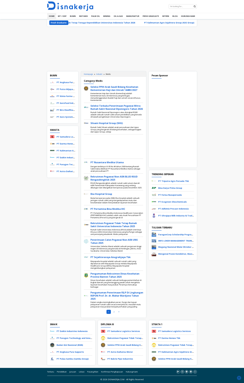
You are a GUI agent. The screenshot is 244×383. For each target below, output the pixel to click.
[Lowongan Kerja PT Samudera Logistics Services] (52, 136)
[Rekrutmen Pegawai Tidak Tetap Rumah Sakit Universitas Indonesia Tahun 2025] (86, 224)
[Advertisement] (122, 49)
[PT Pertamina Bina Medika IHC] (86, 208)
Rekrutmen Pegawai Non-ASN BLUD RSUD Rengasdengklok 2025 (114, 178)
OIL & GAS (118, 16)
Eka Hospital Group (101, 194)
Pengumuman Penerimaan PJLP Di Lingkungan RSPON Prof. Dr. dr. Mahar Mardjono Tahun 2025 (117, 295)
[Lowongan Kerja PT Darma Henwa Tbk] (52, 143)
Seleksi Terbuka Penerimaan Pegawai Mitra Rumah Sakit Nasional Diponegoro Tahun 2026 (117, 107)
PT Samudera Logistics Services (73, 136)
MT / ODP (62, 16)
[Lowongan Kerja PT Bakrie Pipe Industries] (103, 358)
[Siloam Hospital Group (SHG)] (86, 123)
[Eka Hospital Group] (86, 193)
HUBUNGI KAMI (188, 16)
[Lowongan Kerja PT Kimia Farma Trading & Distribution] (52, 96)
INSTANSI (83, 16)
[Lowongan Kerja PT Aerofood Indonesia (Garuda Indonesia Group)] (52, 103)
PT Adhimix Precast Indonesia (173, 208)
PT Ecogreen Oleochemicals (172, 201)
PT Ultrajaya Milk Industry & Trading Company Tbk (184, 215)
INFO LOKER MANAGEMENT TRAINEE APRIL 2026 (181, 240)
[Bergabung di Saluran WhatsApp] (195, 372)
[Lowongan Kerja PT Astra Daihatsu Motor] (52, 171)
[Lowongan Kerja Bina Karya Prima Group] (154, 187)
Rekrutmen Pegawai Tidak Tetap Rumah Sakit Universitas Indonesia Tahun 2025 (114, 225)
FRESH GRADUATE (151, 16)
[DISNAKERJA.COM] (72, 6)
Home (52, 16)
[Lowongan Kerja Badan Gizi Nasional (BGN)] (52, 345)
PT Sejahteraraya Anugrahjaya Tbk (111, 257)
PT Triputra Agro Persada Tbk (173, 181)
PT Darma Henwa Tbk (68, 143)
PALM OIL (95, 16)
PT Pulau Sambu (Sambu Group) (73, 358)
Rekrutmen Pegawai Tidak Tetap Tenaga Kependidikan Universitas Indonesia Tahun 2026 (76, 22)
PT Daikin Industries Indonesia (72, 157)
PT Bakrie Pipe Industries (120, 358)
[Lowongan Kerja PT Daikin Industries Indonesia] (52, 157)
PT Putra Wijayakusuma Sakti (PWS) (75, 89)
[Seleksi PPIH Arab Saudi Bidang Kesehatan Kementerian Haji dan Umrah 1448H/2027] (86, 88)
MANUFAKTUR (132, 16)
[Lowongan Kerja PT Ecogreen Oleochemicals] (154, 201)
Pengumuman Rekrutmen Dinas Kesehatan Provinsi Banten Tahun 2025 (115, 275)
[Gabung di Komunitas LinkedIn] (186, 372)
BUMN (73, 16)
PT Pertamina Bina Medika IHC (108, 208)
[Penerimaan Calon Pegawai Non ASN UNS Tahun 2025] (86, 241)
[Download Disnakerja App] (178, 372)
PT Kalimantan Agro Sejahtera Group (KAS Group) (156, 22)
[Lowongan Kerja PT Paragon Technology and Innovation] (52, 164)
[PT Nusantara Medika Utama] (86, 162)
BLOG (175, 16)
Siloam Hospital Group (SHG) (107, 123)
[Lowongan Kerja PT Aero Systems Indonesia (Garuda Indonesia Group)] (52, 116)
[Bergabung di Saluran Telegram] (191, 372)
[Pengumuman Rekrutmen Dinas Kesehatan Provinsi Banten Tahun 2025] (86, 275)
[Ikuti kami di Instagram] (182, 372)
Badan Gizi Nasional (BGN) (70, 345)
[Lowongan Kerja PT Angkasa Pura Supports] (52, 82)
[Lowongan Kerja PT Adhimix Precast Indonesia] (154, 208)
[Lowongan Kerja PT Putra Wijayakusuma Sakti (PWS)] (52, 89)
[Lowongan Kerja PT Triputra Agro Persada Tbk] (154, 180)
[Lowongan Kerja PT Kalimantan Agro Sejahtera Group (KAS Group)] (52, 150)
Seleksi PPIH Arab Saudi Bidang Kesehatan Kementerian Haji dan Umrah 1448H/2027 (114, 88)
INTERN (165, 16)
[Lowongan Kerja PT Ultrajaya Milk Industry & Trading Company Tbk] (154, 215)
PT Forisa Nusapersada (170, 195)
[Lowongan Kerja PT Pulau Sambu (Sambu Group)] (52, 358)
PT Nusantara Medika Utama (107, 162)
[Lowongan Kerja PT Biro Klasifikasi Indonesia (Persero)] (52, 109)
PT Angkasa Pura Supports (70, 82)
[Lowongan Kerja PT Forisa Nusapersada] (154, 194)
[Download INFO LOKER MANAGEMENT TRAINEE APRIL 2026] (154, 240)
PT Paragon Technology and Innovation (77, 338)
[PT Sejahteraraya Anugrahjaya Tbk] (86, 257)
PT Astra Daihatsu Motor (69, 171)
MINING (106, 16)
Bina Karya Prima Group (170, 188)
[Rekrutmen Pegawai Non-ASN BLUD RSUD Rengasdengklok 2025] (86, 178)
